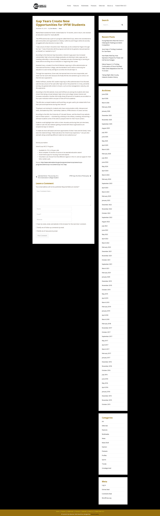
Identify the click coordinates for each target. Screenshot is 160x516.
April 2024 (105, 171)
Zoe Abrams (53, 28)
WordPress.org (106, 498)
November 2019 (107, 285)
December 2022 (107, 205)
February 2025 (106, 154)
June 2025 (105, 137)
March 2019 (105, 302)
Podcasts (93, 6)
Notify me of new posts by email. (47, 231)
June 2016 (105, 379)
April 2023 (105, 188)
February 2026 (106, 107)
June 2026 (105, 94)
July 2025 (105, 132)
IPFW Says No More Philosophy (79, 176)
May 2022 (105, 234)
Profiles (104, 455)
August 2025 (106, 128)
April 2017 (105, 345)
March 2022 (105, 243)
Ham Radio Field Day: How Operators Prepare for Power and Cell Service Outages (112, 58)
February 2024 (106, 179)
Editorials (102, 6)
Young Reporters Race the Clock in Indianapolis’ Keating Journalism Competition (113, 43)
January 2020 (106, 277)
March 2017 (105, 349)
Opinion (104, 447)
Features (76, 6)
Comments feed (107, 494)
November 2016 (107, 366)
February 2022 (106, 247)
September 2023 (107, 183)
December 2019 (107, 281)
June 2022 (105, 230)
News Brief (105, 443)
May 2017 (105, 341)
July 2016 (105, 375)
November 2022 (107, 209)
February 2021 (106, 273)
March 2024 (105, 175)
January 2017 (106, 358)
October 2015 (106, 404)
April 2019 (105, 298)
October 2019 (106, 290)
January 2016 (106, 392)
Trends (104, 464)
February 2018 (106, 324)
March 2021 (105, 268)
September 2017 (107, 336)
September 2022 (107, 217)
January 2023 (106, 200)
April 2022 (105, 239)
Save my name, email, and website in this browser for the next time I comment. (61, 224)
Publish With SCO (120, 6)
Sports (104, 460)
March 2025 (105, 149)
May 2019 (105, 294)
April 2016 (105, 387)
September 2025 (107, 124)
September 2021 (107, 264)
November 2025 (107, 120)
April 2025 (105, 145)
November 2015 (107, 400)
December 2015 (107, 396)
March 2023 (105, 192)
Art (103, 421)
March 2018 (105, 319)
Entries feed (105, 489)
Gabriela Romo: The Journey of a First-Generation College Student (48, 177)
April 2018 (105, 315)
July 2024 (105, 158)
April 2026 (105, 98)
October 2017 (106, 332)
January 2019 (106, 311)
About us (110, 6)
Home (69, 6)
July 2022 (105, 226)
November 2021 (107, 256)
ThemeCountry (95, 514)
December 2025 (107, 115)
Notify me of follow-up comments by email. (50, 227)
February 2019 (106, 307)
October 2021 (106, 260)
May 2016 (105, 383)
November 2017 (107, 328)
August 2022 (106, 222)
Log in (104, 485)
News (60, 28)
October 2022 (106, 213)
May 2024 (105, 166)
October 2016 (106, 370)
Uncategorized (106, 468)
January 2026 (106, 111)
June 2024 (105, 162)
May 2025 (105, 141)
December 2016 (107, 362)
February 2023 (106, 196)
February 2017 (106, 353)
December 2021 (107, 251)
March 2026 (105, 103)
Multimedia (84, 6)
